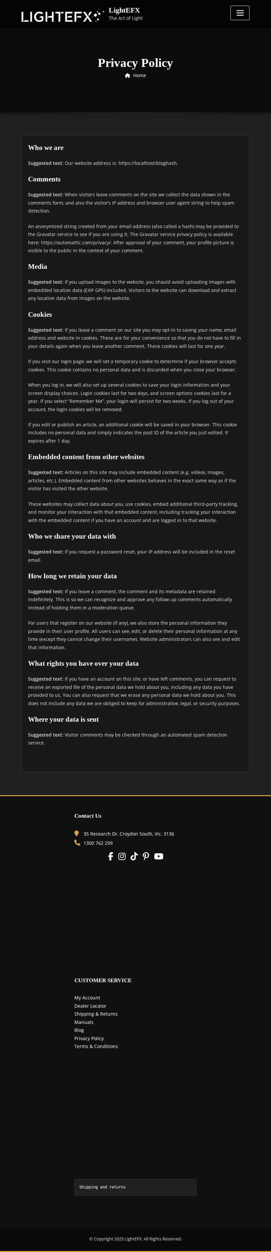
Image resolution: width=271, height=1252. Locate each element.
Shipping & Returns (96, 1014)
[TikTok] (134, 856)
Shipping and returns (102, 1187)
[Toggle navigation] (240, 13)
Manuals (84, 1022)
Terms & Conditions (96, 1046)
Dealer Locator (90, 1006)
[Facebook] (110, 856)
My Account (87, 997)
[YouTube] (158, 856)
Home (139, 75)
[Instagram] (122, 856)
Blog (79, 1030)
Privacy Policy (89, 1038)
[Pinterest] (146, 856)
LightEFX (124, 10)
